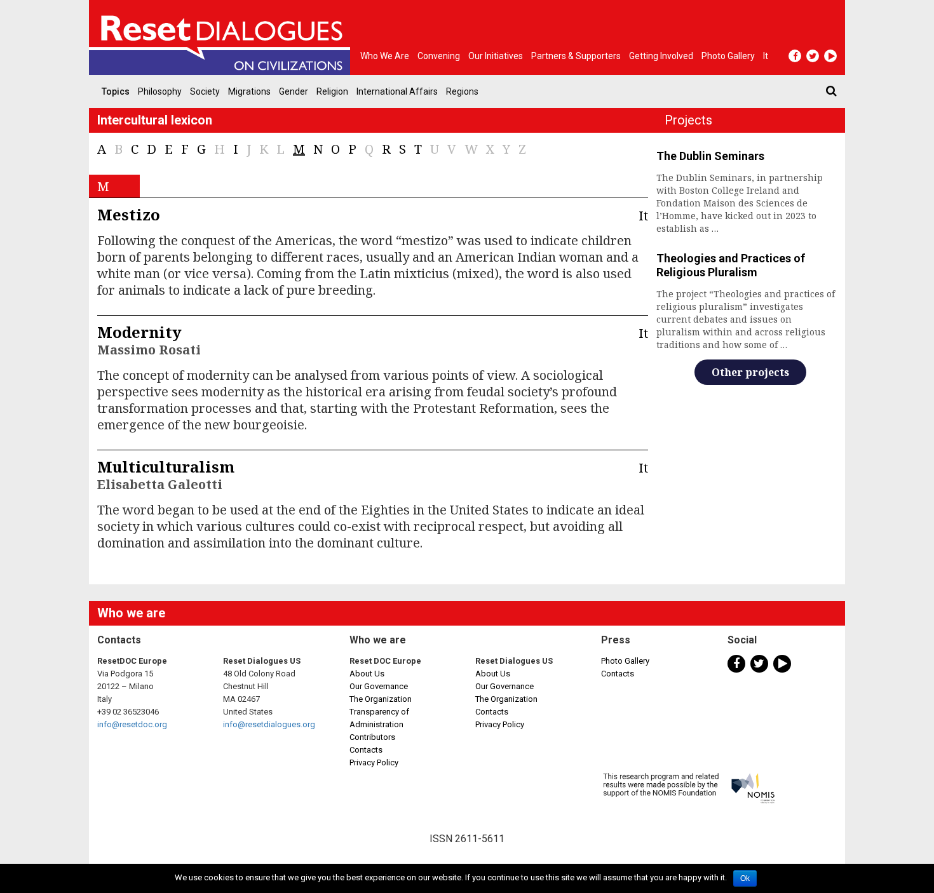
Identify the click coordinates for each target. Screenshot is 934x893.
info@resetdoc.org (132, 724)
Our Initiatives (495, 56)
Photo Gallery (625, 661)
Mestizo (128, 214)
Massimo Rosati (149, 349)
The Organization (380, 699)
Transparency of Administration (379, 718)
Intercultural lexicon (154, 120)
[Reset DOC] (222, 37)
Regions (462, 91)
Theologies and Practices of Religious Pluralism (730, 265)
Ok (745, 878)
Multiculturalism (165, 467)
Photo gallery (728, 56)
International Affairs (397, 91)
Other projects (750, 372)
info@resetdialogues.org (269, 724)
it (643, 215)
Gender (293, 91)
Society (205, 91)
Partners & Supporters (576, 56)
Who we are (384, 56)
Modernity (139, 332)
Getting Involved (661, 56)
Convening (438, 56)
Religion (332, 91)
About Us (366, 673)
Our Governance (378, 686)
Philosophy (160, 91)
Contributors (372, 737)
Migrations (249, 91)
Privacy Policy (373, 762)
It (765, 56)
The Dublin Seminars (710, 156)
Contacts (365, 750)
